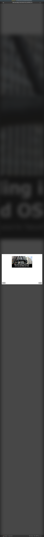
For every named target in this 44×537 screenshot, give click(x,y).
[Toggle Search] (40, 2)
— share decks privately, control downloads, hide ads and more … (22, 0)
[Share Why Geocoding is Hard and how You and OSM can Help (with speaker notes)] (37, 535)
